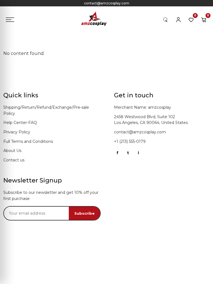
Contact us (13, 160)
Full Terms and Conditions (28, 141)
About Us (12, 150)
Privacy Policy (16, 132)
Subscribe (84, 213)
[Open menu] (10, 19)
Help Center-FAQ (20, 122)
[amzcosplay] (96, 20)
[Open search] (165, 19)
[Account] (178, 19)
